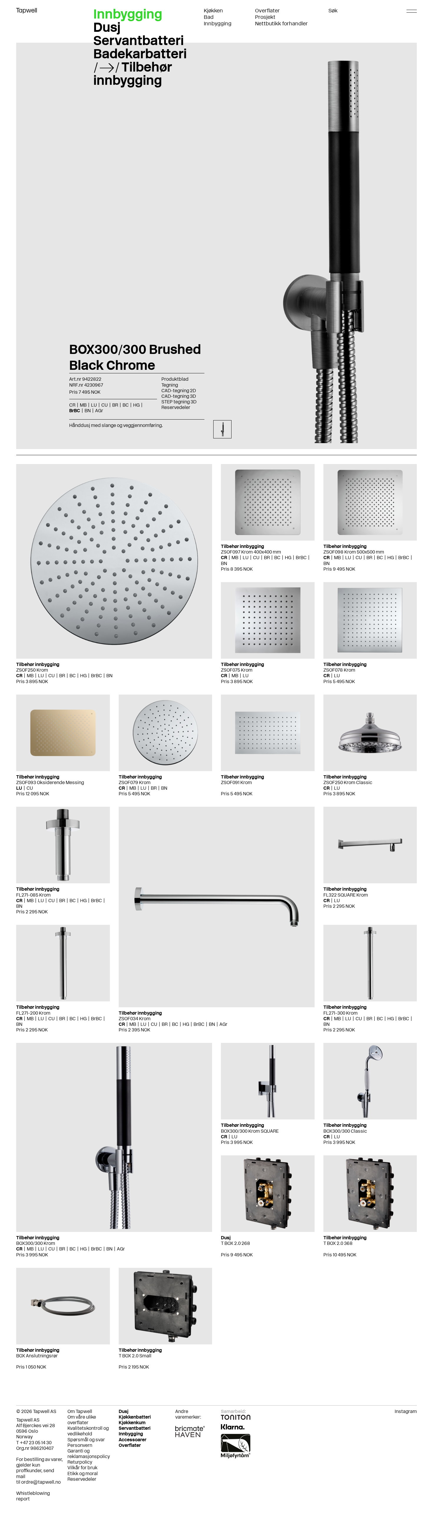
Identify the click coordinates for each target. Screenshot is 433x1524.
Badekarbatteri (140, 54)
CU (51, 675)
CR (19, 675)
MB (30, 675)
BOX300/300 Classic (345, 1131)
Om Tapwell (79, 1411)
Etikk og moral (82, 1473)
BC (73, 675)
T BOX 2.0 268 (235, 1243)
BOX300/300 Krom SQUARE (250, 1131)
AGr (223, 1024)
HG (83, 675)
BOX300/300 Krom (35, 1243)
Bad (209, 17)
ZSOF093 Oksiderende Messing (50, 782)
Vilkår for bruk (82, 1467)
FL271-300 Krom (340, 1013)
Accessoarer (132, 1439)
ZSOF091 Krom (236, 782)
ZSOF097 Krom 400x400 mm (251, 552)
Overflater (267, 10)
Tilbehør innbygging (132, 73)
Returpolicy (79, 1462)
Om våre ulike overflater (81, 1419)
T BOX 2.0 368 (338, 1243)
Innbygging (218, 23)
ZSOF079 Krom (135, 782)
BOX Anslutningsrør (37, 1356)
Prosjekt (265, 17)
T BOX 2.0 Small (135, 1356)
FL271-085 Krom (33, 895)
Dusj (106, 27)
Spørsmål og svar (86, 1439)
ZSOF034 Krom (135, 1018)
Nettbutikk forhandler (281, 23)
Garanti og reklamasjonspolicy (88, 1453)
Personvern (79, 1445)
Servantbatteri (138, 40)
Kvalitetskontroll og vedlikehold (88, 1431)
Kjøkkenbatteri (135, 1417)
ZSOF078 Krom (339, 670)
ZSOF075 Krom (236, 670)
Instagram (406, 1411)
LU (41, 675)
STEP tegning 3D (178, 402)
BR (62, 675)
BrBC (96, 675)
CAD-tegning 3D (178, 396)
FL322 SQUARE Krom (345, 895)
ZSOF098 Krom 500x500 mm (353, 552)
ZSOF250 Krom (32, 670)
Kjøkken (213, 10)
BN (109, 675)
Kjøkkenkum (132, 1422)
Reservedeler (175, 407)
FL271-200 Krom (33, 1013)
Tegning (169, 385)
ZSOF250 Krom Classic (347, 782)
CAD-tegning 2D (178, 390)
